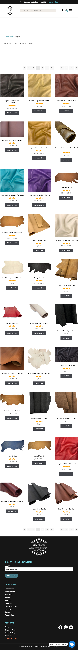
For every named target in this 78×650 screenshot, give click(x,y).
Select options (12, 113)
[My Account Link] (62, 10)
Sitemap (56, 647)
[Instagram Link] (66, 627)
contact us (10, 638)
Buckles (8, 609)
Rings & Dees (10, 615)
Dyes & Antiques (11, 606)
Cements (8, 603)
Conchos (8, 612)
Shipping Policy (52, 2)
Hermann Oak (10, 589)
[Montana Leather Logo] (39, 547)
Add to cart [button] (66, 160)
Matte (12, 37)
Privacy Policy (10, 627)
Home (7, 37)
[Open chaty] (72, 644)
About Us (8, 636)
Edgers (7, 597)
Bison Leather (10, 591)
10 (71, 68)
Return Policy (10, 633)
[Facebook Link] (60, 627)
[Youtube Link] (71, 627)
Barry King (8, 594)
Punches (8, 600)
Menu (71, 10)
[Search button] (22, 11)
